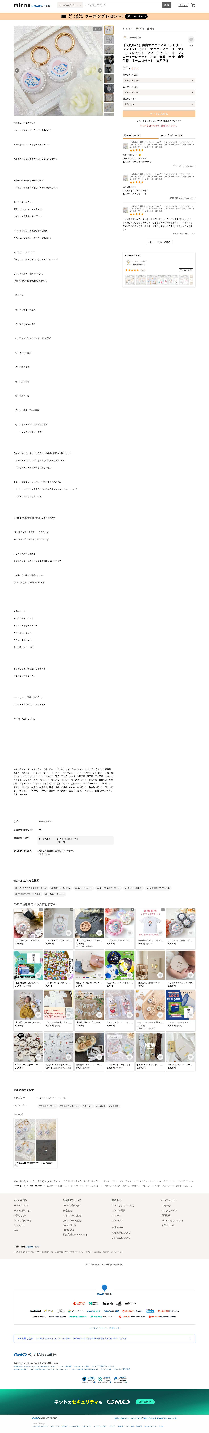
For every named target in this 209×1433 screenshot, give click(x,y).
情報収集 (121, 1426)
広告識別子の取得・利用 (64, 1252)
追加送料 (69, 839)
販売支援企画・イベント (75, 1234)
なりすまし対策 (106, 1369)
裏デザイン (128, 87)
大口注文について (121, 1237)
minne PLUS (69, 1225)
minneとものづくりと (123, 1205)
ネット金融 (130, 1426)
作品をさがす (20, 1215)
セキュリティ (86, 1426)
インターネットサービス (40, 1426)
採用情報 (106, 1252)
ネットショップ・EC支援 (58, 1426)
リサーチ (112, 1426)
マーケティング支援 (100, 1426)
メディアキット (117, 1252)
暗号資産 (139, 1426)
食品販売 (67, 1210)
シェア (129, 28)
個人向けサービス (150, 1426)
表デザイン (128, 74)
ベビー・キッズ (44, 1098)
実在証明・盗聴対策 (20, 1369)
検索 (166, 5)
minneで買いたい (22, 1210)
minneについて (21, 1205)
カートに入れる (159, 113)
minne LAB (68, 1230)
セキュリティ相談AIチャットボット (103, 1366)
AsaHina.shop (134, 37)
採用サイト (115, 1328)
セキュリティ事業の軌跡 (122, 1369)
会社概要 (97, 1252)
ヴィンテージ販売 (72, 1215)
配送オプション (130, 99)
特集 (16, 1230)
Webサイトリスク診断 (81, 1366)
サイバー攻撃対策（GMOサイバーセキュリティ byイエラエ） (49, 1369)
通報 (152, 28)
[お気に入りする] (191, 39)
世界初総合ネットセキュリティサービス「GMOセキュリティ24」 (35, 1366)
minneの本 (117, 1220)
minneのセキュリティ (172, 1220)
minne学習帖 (118, 1210)
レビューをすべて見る (159, 242)
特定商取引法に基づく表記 (24, 1252)
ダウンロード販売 (72, 1220)
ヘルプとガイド (169, 1210)
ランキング (19, 1225)
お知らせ (165, 1205)
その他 (161, 1426)
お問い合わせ (168, 1225)
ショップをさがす (23, 1220)
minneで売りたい (71, 1205)
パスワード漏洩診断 (65, 1366)
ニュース (116, 1215)
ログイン (183, 5)
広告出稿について (121, 1232)
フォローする (186, 270)
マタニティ (60, 1098)
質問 (141, 28)
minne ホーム (20, 1181)
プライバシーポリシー (83, 1252)
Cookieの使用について (44, 1252)
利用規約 (165, 1215)
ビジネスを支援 (74, 1426)
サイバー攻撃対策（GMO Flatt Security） (85, 1369)
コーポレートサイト (98, 1328)
